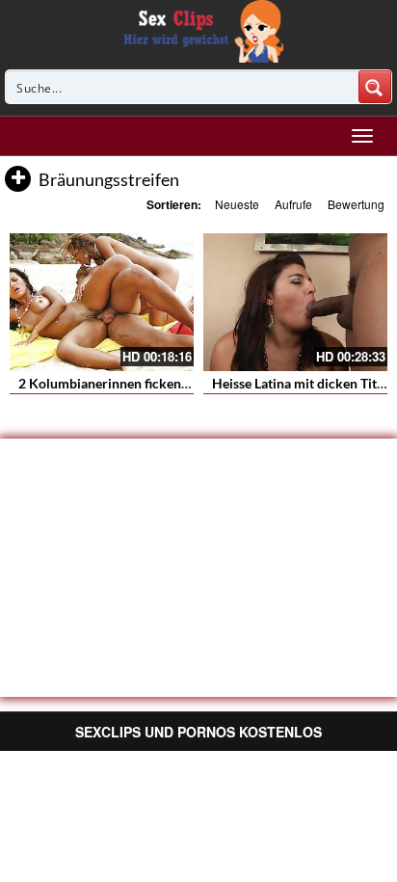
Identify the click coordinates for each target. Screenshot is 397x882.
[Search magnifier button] (374, 86)
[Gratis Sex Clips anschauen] (199, 29)
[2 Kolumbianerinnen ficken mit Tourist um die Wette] (102, 302)
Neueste (237, 204)
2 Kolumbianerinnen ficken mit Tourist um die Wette (175, 383)
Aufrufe (293, 204)
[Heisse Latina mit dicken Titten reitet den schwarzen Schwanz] (295, 302)
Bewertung (356, 204)
